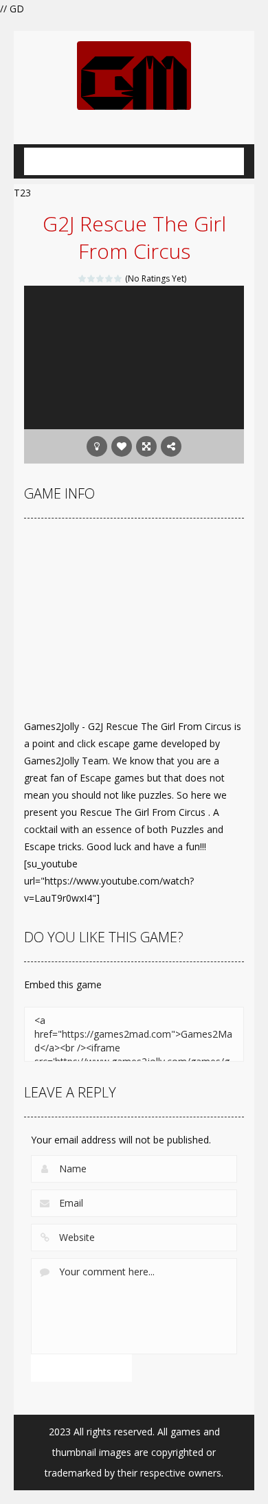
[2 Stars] (91, 278)
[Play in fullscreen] (146, 446)
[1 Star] (82, 278)
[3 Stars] (100, 278)
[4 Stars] (109, 278)
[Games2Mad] (134, 74)
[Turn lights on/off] (97, 446)
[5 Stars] (118, 278)
